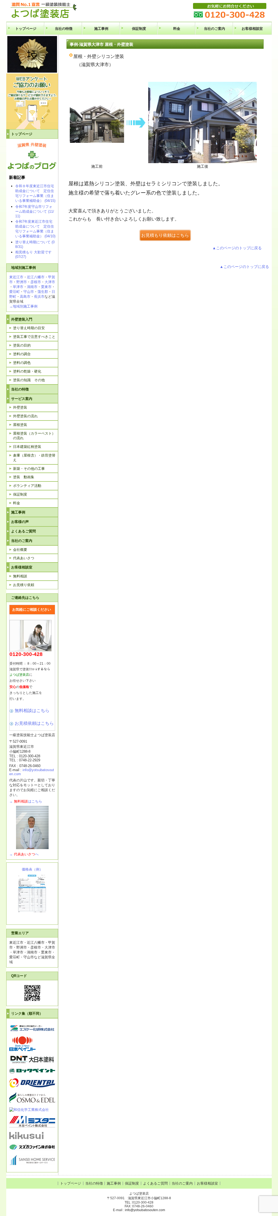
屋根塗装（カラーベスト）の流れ (34, 435)
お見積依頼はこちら (34, 723)
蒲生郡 (42, 292)
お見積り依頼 (23, 585)
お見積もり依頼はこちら (165, 235)
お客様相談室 (252, 29)
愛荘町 (14, 292)
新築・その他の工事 (29, 469)
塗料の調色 (22, 363)
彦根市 (35, 282)
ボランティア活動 (27, 486)
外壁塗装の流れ (25, 416)
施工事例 (101, 29)
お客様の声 (20, 522)
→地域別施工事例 (23, 306)
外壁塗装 (20, 407)
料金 (176, 29)
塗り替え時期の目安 (29, 328)
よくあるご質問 (23, 531)
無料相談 (20, 576)
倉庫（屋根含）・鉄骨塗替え (34, 457)
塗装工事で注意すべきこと (34, 337)
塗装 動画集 (23, 477)
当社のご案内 (214, 29)
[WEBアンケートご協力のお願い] (32, 128)
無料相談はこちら (32, 710)
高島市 (25, 297)
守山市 (28, 292)
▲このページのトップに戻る (237, 248)
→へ (24, 854)
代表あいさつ (23, 558)
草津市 (18, 287)
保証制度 (139, 29)
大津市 (50, 282)
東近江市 (16, 277)
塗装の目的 (22, 345)
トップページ (25, 29)
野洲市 (21, 282)
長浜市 (39, 297)
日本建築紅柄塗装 (27, 447)
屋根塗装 (20, 425)
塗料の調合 (22, 354)
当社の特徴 (63, 29)
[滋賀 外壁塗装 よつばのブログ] (31, 168)
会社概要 (20, 550)
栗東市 (46, 287)
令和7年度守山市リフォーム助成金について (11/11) (34, 211)
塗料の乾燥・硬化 (27, 371)
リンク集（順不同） (27, 1013)
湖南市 (32, 287)
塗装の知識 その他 (29, 380)
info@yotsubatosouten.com (145, 1210)
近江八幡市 (36, 277)
